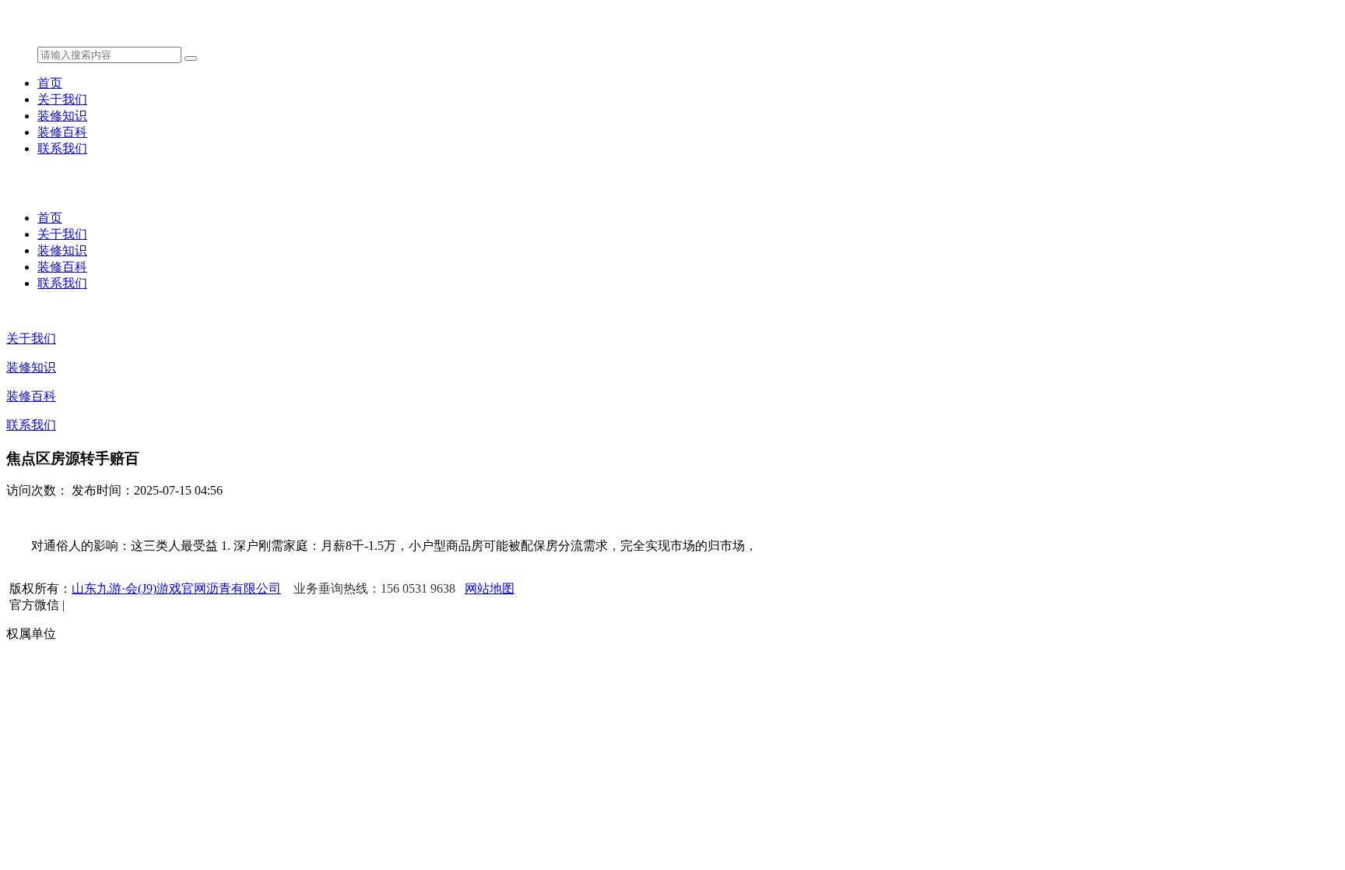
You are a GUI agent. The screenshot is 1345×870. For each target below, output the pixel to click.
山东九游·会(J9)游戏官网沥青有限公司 (176, 588)
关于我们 (62, 99)
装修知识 (62, 115)
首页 (49, 83)
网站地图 (489, 588)
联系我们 (62, 148)
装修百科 (62, 132)
